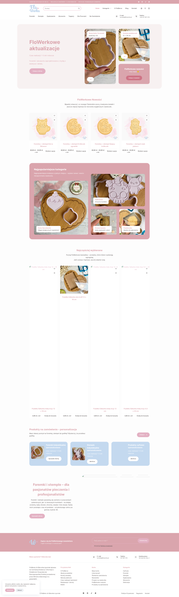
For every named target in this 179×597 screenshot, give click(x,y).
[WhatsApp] (149, 1)
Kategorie (106, 8)
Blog (126, 8)
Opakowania (51, 16)
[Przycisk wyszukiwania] (79, 8)
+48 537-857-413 (144, 17)
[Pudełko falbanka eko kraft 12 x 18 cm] (74, 280)
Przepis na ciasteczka (99, 580)
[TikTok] (145, 1)
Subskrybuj (143, 540)
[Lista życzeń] (145, 8)
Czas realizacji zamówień (69, 580)
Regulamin (139, 593)
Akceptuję (10, 590)
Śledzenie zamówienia (99, 575)
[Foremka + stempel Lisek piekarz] (136, 127)
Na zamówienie (95, 16)
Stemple (41, 16)
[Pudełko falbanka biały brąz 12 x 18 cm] (43, 335)
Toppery (71, 16)
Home (97, 8)
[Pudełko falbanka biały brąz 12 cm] (105, 335)
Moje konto (95, 571)
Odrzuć (20, 590)
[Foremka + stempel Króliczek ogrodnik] (74, 127)
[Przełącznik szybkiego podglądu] (54, 119)
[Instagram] (138, 1)
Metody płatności (66, 578)
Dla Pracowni (81, 16)
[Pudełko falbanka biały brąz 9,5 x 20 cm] (136, 335)
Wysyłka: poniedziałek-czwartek (89, 2)
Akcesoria (61, 16)
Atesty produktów (66, 573)
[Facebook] (142, 1)
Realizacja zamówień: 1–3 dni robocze (63, 2)
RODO (63, 585)
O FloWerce (118, 8)
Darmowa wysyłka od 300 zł (38, 2)
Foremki (32, 16)
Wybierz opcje (50, 151)
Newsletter (95, 578)
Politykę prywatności (106, 546)
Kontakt (134, 8)
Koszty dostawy (66, 575)
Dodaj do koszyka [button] (50, 416)
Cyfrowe (126, 571)
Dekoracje (126, 582)
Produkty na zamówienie (100, 585)
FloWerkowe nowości (99, 582)
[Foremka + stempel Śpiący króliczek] (105, 127)
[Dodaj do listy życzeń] (54, 115)
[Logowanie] (141, 8)
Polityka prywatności (127, 593)
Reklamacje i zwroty (67, 582)
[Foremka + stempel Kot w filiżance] (43, 127)
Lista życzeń (96, 573)
